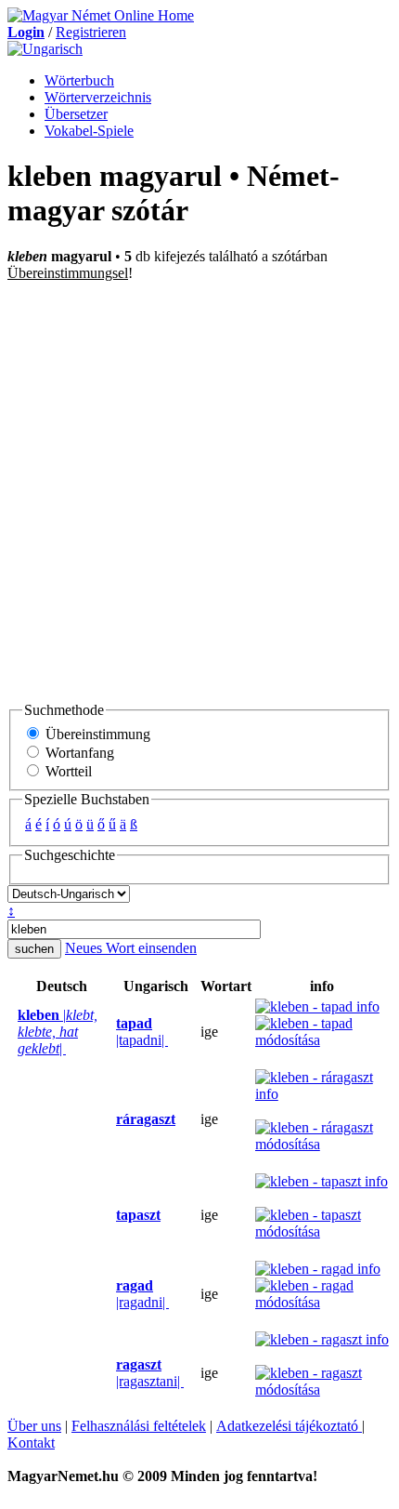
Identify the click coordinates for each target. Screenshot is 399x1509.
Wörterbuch (79, 80)
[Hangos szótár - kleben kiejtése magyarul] (110, 1032)
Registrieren (91, 32)
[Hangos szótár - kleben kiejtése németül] (12, 1032)
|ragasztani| (150, 1373)
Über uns (34, 1426)
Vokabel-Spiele (89, 131)
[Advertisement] (199, 491)
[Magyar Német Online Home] (100, 15)
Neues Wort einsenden (131, 948)
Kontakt (31, 1442)
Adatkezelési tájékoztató (289, 1426)
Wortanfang (78, 753)
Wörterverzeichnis (98, 97)
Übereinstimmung (96, 734)
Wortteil (67, 771)
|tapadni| (142, 1031)
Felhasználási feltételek (138, 1426)
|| (57, 1031)
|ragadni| (142, 1293)
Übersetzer (76, 114)
